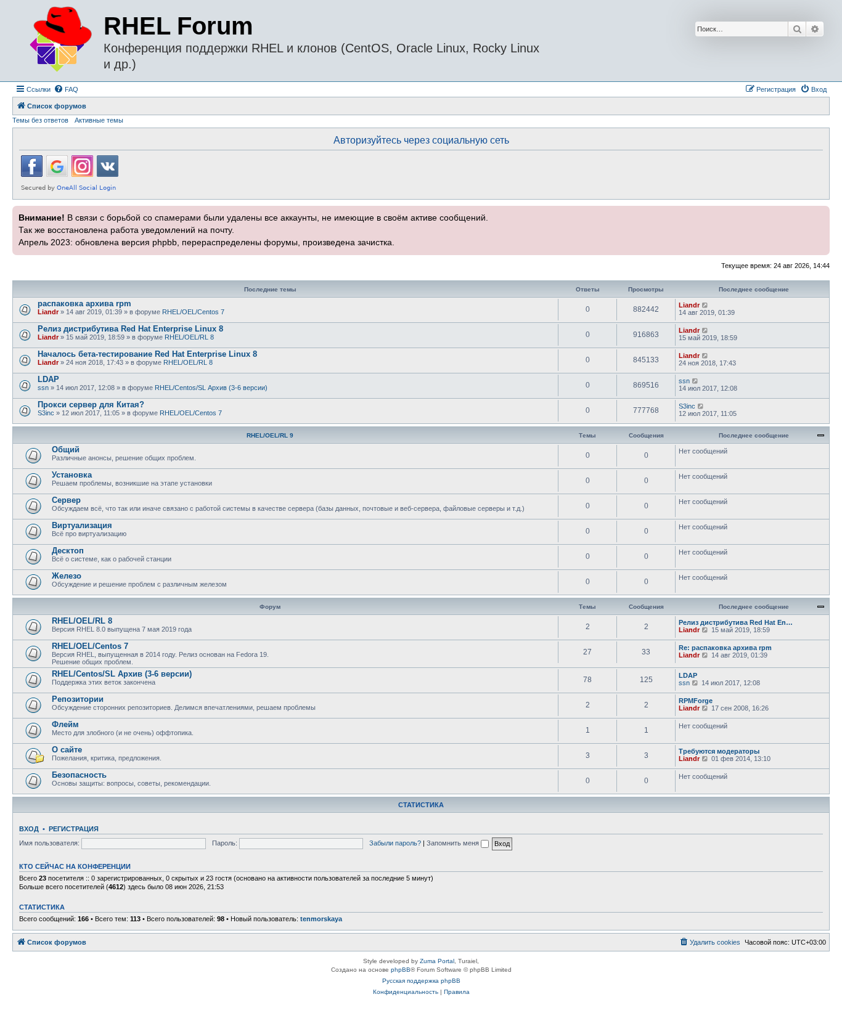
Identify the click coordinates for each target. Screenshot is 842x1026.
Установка (72, 474)
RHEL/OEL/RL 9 (270, 435)
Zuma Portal (437, 961)
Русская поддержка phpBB (421, 980)
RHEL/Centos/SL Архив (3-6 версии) (211, 387)
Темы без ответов (40, 120)
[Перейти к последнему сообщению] (705, 305)
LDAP (48, 379)
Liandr (48, 312)
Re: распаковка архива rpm (725, 647)
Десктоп (68, 550)
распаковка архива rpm (84, 303)
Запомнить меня (454, 843)
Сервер (66, 500)
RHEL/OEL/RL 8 (189, 337)
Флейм (65, 724)
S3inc (46, 413)
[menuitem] (66, 89)
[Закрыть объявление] (819, 214)
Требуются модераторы (719, 751)
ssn (43, 387)
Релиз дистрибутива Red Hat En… (736, 622)
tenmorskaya (321, 918)
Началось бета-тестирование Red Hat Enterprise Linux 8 (147, 354)
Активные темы (99, 120)
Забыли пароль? (395, 843)
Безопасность (79, 775)
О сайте (67, 749)
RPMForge (696, 700)
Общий (66, 449)
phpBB (401, 969)
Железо (66, 575)
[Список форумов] (59, 39)
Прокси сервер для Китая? (91, 404)
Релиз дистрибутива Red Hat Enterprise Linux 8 (130, 328)
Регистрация (74, 829)
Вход (29, 829)
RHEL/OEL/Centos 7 (193, 312)
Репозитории (78, 699)
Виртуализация (82, 525)
